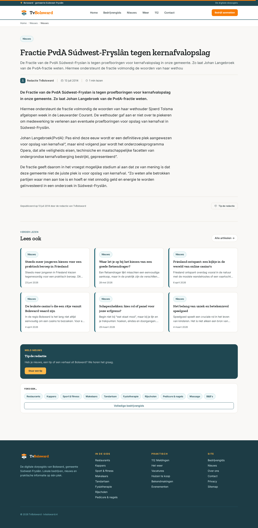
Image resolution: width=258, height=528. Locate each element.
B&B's (209, 396)
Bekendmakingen (162, 481)
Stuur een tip (35, 370)
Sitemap (213, 486)
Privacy (212, 481)
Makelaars (91, 396)
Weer (145, 12)
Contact (169, 12)
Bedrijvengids (112, 12)
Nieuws (132, 12)
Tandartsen (110, 396)
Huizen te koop (160, 476)
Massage (195, 396)
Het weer (157, 465)
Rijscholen (151, 396)
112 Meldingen (160, 460)
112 (157, 12)
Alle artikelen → (225, 238)
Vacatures (157, 470)
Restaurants (33, 396)
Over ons (213, 470)
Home (94, 12)
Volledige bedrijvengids (129, 405)
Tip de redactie (227, 205)
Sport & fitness (71, 396)
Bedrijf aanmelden (225, 12)
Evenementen (159, 486)
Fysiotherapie (130, 396)
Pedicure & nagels (173, 396)
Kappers (51, 396)
